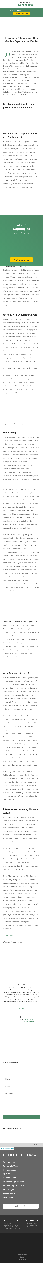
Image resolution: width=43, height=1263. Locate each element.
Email (21, 1008)
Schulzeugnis (9, 1190)
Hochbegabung (9, 1170)
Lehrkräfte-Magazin (7, 1148)
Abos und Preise (31, 1224)
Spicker (6, 1174)
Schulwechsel (9, 1162)
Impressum (17, 1228)
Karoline (21, 984)
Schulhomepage (9, 935)
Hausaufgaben (9, 1178)
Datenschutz (8, 1228)
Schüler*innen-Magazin (36, 1146)
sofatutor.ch (22, 1257)
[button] (38, 4)
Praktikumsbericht (11, 1193)
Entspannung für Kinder (13, 1182)
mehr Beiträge (21, 1206)
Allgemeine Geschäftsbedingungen (12, 1224)
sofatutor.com (22, 1254)
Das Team (29, 1223)
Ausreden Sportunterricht (14, 1186)
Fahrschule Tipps (10, 1166)
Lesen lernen (9, 1197)
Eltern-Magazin (21, 1148)
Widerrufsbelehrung (11, 1226)
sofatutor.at (22, 1259)
